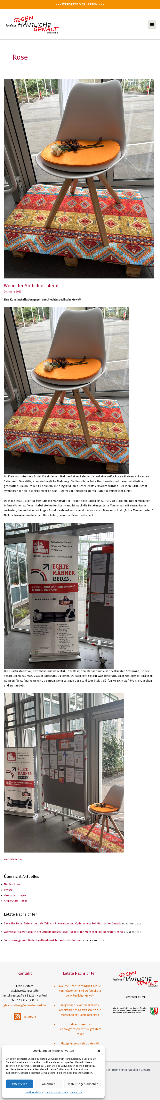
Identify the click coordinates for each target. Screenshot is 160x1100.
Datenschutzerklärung (56, 1092)
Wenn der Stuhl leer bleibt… (33, 285)
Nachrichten (12, 884)
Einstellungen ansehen (83, 1084)
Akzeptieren (20, 1084)
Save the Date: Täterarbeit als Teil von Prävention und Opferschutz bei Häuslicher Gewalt (62, 923)
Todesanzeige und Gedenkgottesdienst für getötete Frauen (42, 940)
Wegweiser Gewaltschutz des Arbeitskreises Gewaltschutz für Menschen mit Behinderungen (63, 932)
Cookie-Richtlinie (34, 1092)
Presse (8, 890)
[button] (99, 1051)
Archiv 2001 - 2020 (15, 901)
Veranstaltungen (15, 895)
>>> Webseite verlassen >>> (80, 4)
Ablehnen (49, 1084)
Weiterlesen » (13, 859)
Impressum (76, 1092)
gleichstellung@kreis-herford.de (25, 1005)
